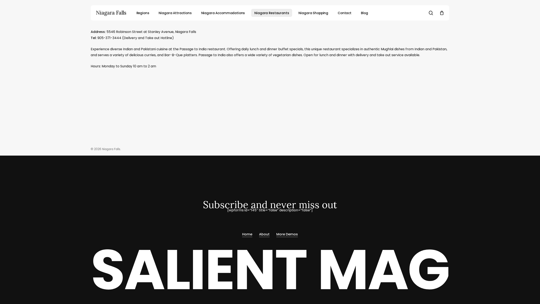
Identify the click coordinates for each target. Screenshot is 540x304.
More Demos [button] (287, 234)
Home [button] (247, 234)
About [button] (264, 234)
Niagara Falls (111, 12)
